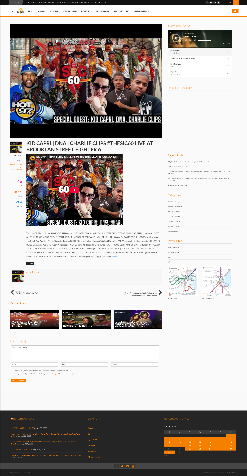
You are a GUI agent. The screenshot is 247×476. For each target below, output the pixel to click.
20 (210, 445)
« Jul (165, 455)
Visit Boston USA (173, 247)
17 (180, 445)
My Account (92, 440)
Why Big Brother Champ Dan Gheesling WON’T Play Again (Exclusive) (34, 319)
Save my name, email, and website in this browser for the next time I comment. (41, 371)
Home (30, 11)
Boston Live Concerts (175, 207)
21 (220, 445)
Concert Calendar (174, 221)
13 (210, 442)
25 (190, 449)
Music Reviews (173, 231)
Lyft (169, 262)
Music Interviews (174, 226)
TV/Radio (54, 11)
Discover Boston (173, 252)
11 (190, 442)
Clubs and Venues (174, 216)
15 (231, 442)
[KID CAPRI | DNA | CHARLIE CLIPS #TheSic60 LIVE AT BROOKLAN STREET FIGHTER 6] (86, 137)
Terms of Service (65, 374)
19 (200, 445)
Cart (89, 434)
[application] (200, 39)
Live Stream (86, 11)
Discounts (91, 445)
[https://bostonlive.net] (16, 13)
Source (114, 256)
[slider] (204, 40)
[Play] (176, 38)
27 (210, 449)
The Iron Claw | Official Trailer (27, 292)
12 (200, 442)
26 (200, 449)
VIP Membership (102, 11)
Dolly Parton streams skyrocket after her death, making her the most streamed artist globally (46, 455)
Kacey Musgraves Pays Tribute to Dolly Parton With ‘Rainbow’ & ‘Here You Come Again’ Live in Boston (138, 319)
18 (190, 445)
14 (220, 442)
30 (169, 452)
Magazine (41, 11)
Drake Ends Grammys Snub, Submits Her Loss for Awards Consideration (141, 293)
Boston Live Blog (141, 11)
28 (220, 449)
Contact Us (92, 428)
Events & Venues (70, 11)
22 (231, 445)
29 (231, 449)
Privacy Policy (51, 374)
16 (169, 445)
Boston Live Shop (121, 11)
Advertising (92, 451)
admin (19, 156)
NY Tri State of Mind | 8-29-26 (86, 319)
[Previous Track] (186, 40)
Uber (169, 257)
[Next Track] (190, 40)
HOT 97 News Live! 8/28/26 (38, 2)
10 (180, 442)
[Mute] (195, 40)
